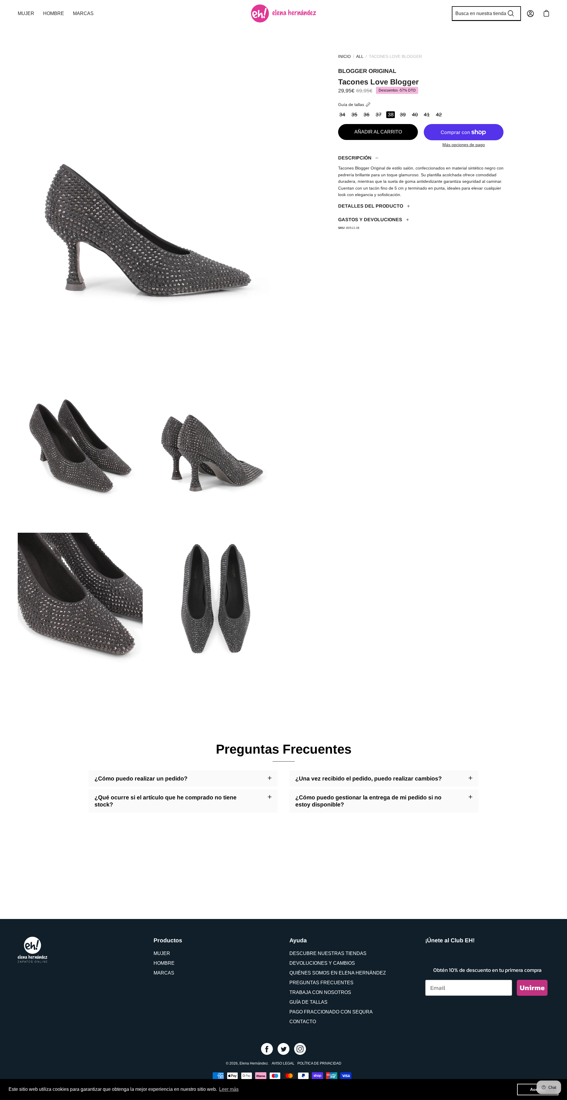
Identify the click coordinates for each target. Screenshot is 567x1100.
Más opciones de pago (463, 145)
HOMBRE (164, 963)
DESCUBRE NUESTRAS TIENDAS (327, 953)
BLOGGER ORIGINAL (367, 71)
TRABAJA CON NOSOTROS (320, 992)
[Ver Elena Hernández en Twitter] (283, 1049)
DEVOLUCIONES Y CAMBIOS (322, 963)
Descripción (355, 157)
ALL (360, 56)
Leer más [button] (229, 1089)
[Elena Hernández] (283, 13)
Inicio (344, 56)
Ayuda (298, 940)
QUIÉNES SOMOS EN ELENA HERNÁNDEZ (337, 972)
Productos (168, 940)
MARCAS (164, 972)
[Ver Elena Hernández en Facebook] (267, 1049)
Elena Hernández (253, 1063)
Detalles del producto (370, 205)
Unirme (532, 987)
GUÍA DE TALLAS (308, 1002)
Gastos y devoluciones (370, 219)
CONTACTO (302, 1021)
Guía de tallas (351, 104)
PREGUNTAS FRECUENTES (321, 982)
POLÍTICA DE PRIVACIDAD (319, 1063)
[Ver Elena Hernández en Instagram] (300, 1049)
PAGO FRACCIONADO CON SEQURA (331, 1011)
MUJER (162, 953)
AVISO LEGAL (283, 1063)
